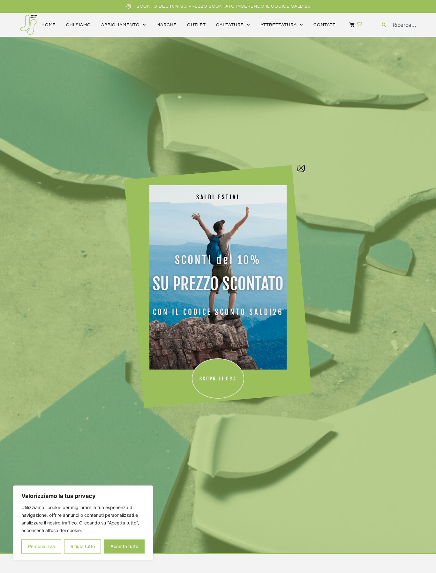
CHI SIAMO (78, 25)
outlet (196, 25)
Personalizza (41, 546)
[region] (83, 522)
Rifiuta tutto (83, 546)
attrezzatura (278, 25)
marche (166, 25)
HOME (48, 25)
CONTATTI (325, 25)
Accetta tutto (124, 546)
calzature (230, 25)
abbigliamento (120, 25)
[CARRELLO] (349, 24)
